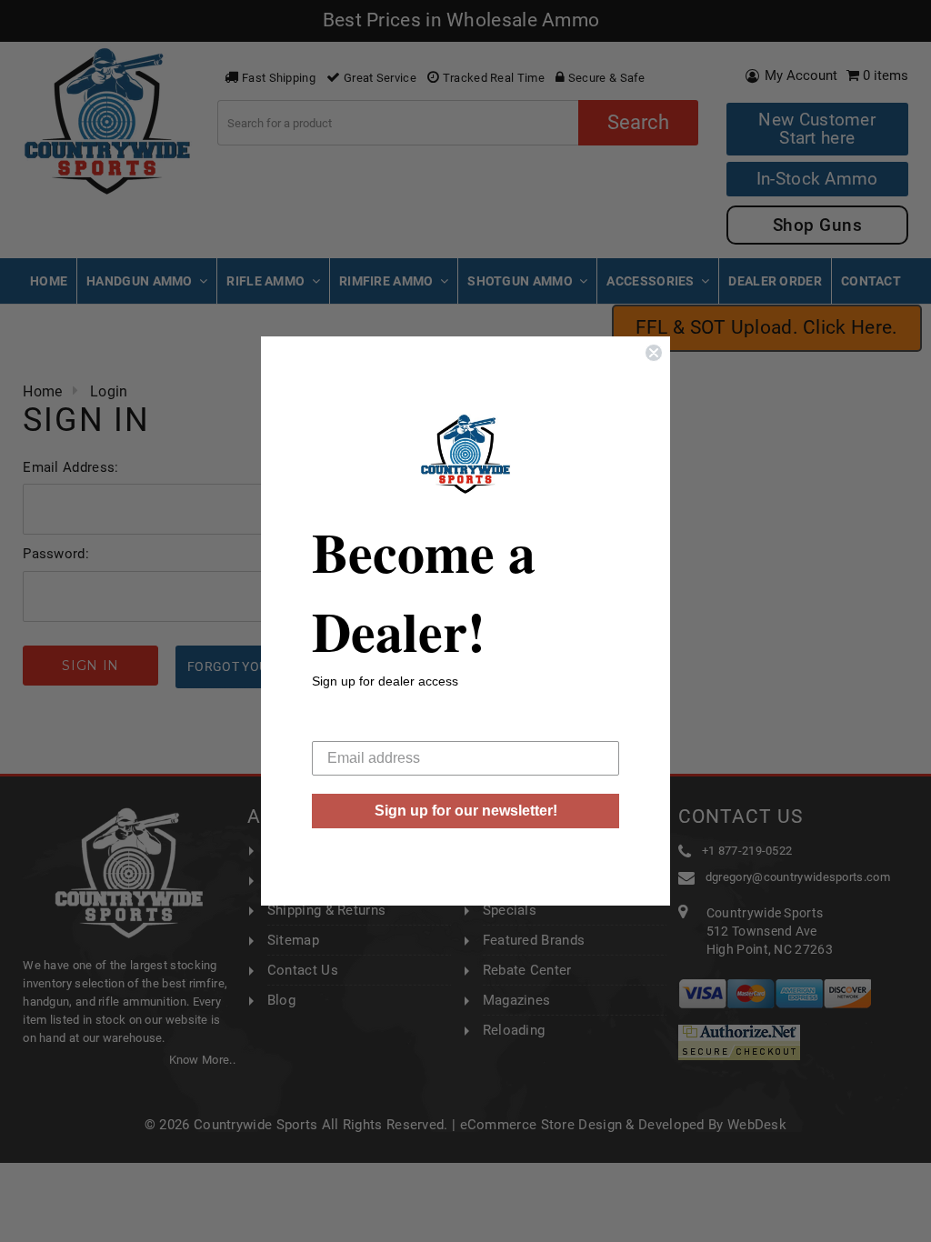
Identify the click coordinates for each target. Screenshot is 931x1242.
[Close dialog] (654, 353)
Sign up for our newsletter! (466, 810)
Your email (346, 727)
